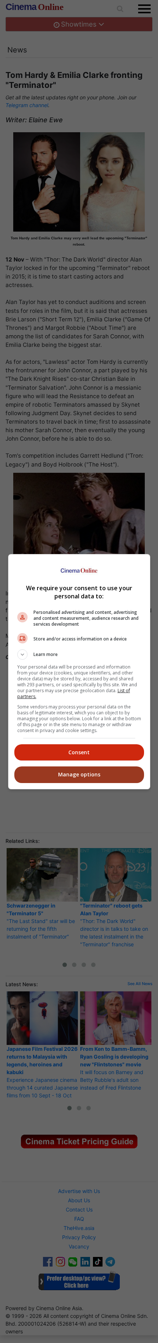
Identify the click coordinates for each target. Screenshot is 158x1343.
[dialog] (79, 671)
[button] (79, 654)
